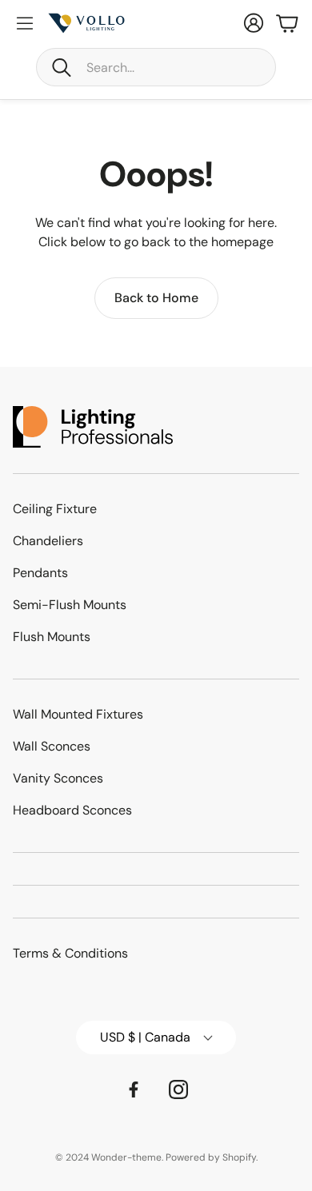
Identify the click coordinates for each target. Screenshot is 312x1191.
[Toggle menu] (25, 23)
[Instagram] (178, 1089)
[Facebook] (133, 1089)
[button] (156, 67)
